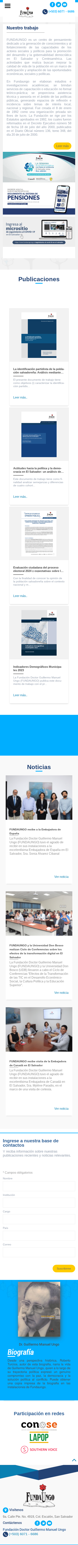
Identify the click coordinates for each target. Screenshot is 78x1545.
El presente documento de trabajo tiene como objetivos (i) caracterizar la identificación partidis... (39, 383)
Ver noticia (61, 876)
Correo (7, 1244)
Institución (9, 1194)
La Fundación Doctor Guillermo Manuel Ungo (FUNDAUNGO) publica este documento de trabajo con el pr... (37, 680)
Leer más (62, 146)
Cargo (6, 1211)
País (5, 1227)
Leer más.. (20, 397)
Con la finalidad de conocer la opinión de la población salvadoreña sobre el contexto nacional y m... (39, 581)
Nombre (7, 1178)
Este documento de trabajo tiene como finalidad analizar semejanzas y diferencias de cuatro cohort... (38, 482)
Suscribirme (64, 1268)
